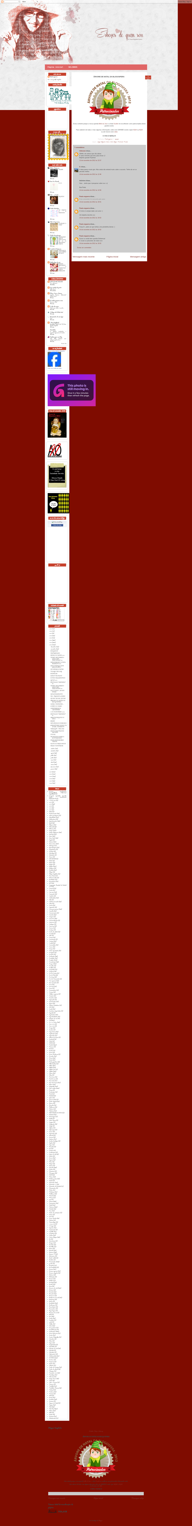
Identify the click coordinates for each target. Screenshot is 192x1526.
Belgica (51, 864)
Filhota (51, 1068)
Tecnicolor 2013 (53, 1373)
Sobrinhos (51, 1352)
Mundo (51, 1196)
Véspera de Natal (53, 1403)
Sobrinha (51, 1350)
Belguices (51, 868)
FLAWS (61, 169)
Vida (50, 1407)
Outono (51, 1235)
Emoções (51, 996)
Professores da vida (54, 1298)
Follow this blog (57, 525)
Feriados (51, 1056)
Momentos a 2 (53, 1184)
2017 (50, 633)
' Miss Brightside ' (55, 323)
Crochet (51, 943)
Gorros (51, 1103)
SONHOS (52, 1358)
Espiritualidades (53, 1017)
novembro (53, 649)
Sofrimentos (52, 1354)
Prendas (126, 142)
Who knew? (53, 289)
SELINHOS (72, 67)
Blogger (101, 1521)
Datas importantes (53, 951)
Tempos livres (52, 1379)
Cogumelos (51, 907)
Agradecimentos (53, 821)
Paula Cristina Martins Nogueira (56, 351)
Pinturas (51, 1275)
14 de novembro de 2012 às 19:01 (90, 202)
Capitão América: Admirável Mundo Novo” (58, 295)
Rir (50, 1316)
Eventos (51, 1030)
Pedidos (51, 1260)
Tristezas (51, 1392)
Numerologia (52, 1222)
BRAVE (52, 721)
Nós (50, 1216)
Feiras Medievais (53, 1054)
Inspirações (52, 1134)
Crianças (51, 941)
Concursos (51, 922)
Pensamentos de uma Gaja (56, 317)
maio (52, 760)
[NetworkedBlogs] (57, 522)
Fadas (50, 1041)
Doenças (51, 992)
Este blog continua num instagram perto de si (58, 339)
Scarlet (116, 124)
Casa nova (51, 892)
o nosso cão (52, 1224)
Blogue (51, 872)
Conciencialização (53, 920)
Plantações (52, 1277)
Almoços (51, 829)
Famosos (51, 1047)
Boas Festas (52, 876)
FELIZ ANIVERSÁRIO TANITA (57, 740)
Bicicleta (51, 870)
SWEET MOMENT (56, 676)
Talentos (51, 1365)
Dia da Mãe (52, 975)
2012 (50, 645)
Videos (51, 1411)
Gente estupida (53, 1101)
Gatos (50, 1098)
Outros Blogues (113, 142)
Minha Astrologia (54, 208)
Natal (50, 1205)
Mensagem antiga (138, 257)
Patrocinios (120, 142)
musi (50, 1200)
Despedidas (52, 969)
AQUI (135, 130)
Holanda (51, 1115)
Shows (50, 1341)
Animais (51, 842)
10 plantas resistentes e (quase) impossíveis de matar (58, 332)
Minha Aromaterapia (55, 235)
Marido (51, 1167)
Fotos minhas (52, 1088)
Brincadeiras (52, 881)
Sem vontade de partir (56, 288)
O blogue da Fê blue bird (56, 312)
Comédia (51, 911)
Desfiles (51, 968)
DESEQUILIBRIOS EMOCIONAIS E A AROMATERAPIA (62, 240)
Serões (51, 1335)
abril (52, 762)
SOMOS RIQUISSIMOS (57, 678)
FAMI (51, 1043)
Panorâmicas (52, 1241)
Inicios (50, 1132)
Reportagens (52, 1311)
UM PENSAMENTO (56, 694)
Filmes (51, 1073)
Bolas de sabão (53, 878)
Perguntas (51, 1265)
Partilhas (51, 1247)
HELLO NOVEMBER (56, 746)
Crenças (51, 937)
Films (50, 1075)
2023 (50, 631)
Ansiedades (53, 330)
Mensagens (52, 1173)
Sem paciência (52, 1328)
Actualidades (52, 817)
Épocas (51, 1003)
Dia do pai (51, 977)
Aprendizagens (52, 848)
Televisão (51, 1377)
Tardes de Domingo (54, 1367)
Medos (51, 1169)
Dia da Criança (53, 973)
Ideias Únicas (52, 1120)
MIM (51, 1175)
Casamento (52, 894)
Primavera (51, 1296)
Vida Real (51, 1409)
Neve (50, 1211)
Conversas (51, 926)
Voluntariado (52, 1418)
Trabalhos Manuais (54, 1388)
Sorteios (51, 1360)
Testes (50, 1380)
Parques (51, 1243)
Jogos (50, 1145)
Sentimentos (52, 1331)
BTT (50, 883)
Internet (51, 1135)
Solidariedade (52, 1356)
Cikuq (50, 904)
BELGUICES (54, 651)
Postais (51, 1284)
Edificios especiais (53, 994)
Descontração (52, 962)
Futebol (51, 1096)
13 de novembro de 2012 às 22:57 (90, 160)
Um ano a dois (53, 302)
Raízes (51, 1301)
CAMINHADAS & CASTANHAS (55, 709)
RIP (50, 1315)
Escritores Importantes (55, 1011)
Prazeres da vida (53, 1288)
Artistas (51, 851)
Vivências (51, 1416)
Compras (51, 917)
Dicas (50, 985)
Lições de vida (52, 1154)
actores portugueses (54, 815)
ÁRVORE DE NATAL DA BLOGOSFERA (57, 701)
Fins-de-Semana (53, 1083)
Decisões (51, 954)
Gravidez (51, 1105)
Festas (50, 1060)
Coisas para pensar (53, 909)
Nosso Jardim (52, 1218)
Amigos (51, 831)
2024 (50, 629)
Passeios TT (52, 1254)
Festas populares (53, 1062)
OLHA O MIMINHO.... (57, 704)
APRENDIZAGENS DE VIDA (57, 718)
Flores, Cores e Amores (56, 293)
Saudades (51, 1320)
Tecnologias (52, 1375)
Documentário (52, 990)
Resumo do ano (53, 1313)
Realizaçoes (52, 1305)
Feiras (50, 1052)
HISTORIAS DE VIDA (55, 1113)
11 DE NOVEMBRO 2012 (57, 712)
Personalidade (53, 1267)
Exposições (52, 1035)
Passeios (51, 1252)
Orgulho (51, 1232)
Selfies (51, 1324)
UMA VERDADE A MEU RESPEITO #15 (57, 663)
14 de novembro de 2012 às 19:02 (90, 218)
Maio (50, 1162)
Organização (52, 1230)
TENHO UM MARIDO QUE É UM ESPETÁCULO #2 (57, 659)
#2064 (60, 183)
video (116, 132)
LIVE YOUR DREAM (56, 282)
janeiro (53, 769)
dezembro (53, 647)
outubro (53, 749)
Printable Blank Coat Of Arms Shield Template (58, 324)
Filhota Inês (52, 1069)
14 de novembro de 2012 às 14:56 (90, 190)
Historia (51, 1109)
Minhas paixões (53, 1179)
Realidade (51, 1303)
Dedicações (52, 956)
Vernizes (51, 1401)
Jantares (51, 1139)
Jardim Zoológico (53, 1141)
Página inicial (55, 67)
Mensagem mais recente (84, 257)
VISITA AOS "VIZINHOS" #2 (58, 683)
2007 (50, 781)
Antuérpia (51, 846)
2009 (50, 776)
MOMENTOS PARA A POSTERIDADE (57, 737)
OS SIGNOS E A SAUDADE (62, 211)
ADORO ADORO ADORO (58, 698)
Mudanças (51, 1192)
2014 (50, 640)
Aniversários (52, 844)
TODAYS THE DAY (56, 672)
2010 (50, 774)
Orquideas (51, 1233)
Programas (51, 1299)
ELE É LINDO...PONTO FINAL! (57, 691)
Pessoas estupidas (53, 1273)
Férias (50, 1058)
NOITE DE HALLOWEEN (58, 744)
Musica (51, 1201)
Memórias (51, 1171)
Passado (51, 1250)
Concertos (51, 919)
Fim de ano (52, 1077)
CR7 (50, 936)
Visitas (50, 1414)
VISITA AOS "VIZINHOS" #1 (58, 714)
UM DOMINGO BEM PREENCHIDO (57, 666)
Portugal (51, 1282)
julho (52, 755)
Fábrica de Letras (53, 1037)
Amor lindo (52, 838)
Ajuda (50, 823)
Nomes (51, 1215)
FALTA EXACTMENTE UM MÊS (57, 731)
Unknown (82, 151)
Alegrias (51, 825)
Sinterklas (51, 1347)
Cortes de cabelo (53, 932)
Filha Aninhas (52, 1064)
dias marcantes (52, 983)
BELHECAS (53, 674)
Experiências (52, 1032)
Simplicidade (52, 1345)
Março (51, 1166)
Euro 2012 (52, 1024)
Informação (52, 1130)
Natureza (51, 1207)
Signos (50, 1343)
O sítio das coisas (54, 306)
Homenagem (52, 1117)
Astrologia (51, 853)
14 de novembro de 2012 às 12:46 (90, 174)
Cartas (51, 890)
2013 (50, 642)
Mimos (107, 142)
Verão (50, 1397)
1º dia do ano (52, 800)
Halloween (52, 1107)
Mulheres (51, 1194)
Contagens (51, 924)
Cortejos (51, 930)
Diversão (51, 986)
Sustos (50, 1364)
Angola (51, 840)
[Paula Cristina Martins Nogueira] (54, 366)
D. (80, 167)
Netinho (51, 1209)
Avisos (50, 857)
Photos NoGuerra (54, 168)
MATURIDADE (55, 653)
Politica (51, 1281)
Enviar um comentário (84, 247)
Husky (50, 1118)
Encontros (51, 998)
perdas (50, 1264)
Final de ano (52, 1079)
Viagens (51, 1405)
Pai (50, 1239)
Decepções (51, 953)
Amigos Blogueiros (101, 142)
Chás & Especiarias (55, 222)
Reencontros (52, 1309)
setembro (53, 751)
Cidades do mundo (53, 902)
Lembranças (52, 1152)
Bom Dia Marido (54, 181)
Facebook (51, 1039)
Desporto (51, 971)
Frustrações (52, 1092)
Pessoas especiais (53, 1271)
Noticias (51, 1220)
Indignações (52, 1124)
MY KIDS (61, 196)
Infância (51, 1128)
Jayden (51, 1143)
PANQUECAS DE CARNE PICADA (62, 252)
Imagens (51, 1122)
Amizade (51, 834)
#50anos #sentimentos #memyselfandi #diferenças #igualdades (58, 792)
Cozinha (51, 934)
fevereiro (53, 767)
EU (50, 1020)
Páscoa (50, 1249)
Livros (50, 1158)
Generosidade (52, 1100)
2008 (50, 779)
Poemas (51, 1279)
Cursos (51, 947)
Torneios (51, 1384)
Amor (50, 836)
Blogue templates (53, 874)
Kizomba (51, 1147)
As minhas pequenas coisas (56, 301)
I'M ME (52, 734)
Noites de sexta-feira (54, 1213)
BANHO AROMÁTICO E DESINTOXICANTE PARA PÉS (62, 267)
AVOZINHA (52, 859)
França (51, 1090)
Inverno (51, 1137)
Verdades (51, 1399)
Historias (51, 1111)
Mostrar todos (64, 343)
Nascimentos (52, 1203)
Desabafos (51, 958)
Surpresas (51, 1362)
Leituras (51, 1150)
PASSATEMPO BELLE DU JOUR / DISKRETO (58, 726)
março (52, 764)
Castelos (51, 896)
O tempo (51, 1226)
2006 (50, 783)
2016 (50, 636)
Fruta (50, 1094)
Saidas (50, 1318)
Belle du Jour (103, 124)
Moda (50, 1181)
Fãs (50, 1049)
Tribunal (51, 1390)
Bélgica (51, 866)
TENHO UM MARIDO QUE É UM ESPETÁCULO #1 (57, 687)
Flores (50, 1085)
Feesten (51, 1051)
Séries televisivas (53, 1333)
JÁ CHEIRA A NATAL (57, 669)
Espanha (51, 1013)
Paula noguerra (84, 196)
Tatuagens (51, 1371)
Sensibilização (52, 1330)
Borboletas (52, 880)
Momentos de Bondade (55, 1186)
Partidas (51, 1245)
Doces (50, 988)
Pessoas (51, 1269)
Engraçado (51, 1000)
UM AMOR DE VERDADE (58, 723)
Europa (51, 1028)
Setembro (51, 1339)
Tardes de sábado (53, 1369)
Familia (51, 1045)
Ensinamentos (52, 1002)
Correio (51, 928)
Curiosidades (52, 945)
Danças (51, 949)
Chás (50, 900)
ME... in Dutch (54, 195)
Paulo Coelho (52, 1258)
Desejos (51, 964)
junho (52, 758)
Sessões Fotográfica (54, 1337)
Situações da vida (53, 1348)
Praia (50, 1286)
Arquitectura (52, 849)
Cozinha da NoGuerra (55, 249)
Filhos (50, 1066)
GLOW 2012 (53, 680)
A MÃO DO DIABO (56, 706)
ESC (50, 1007)
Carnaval (51, 888)
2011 (50, 772)
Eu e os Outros (53, 1022)
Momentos (52, 1183)
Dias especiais (52, 981)
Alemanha (51, 827)
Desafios (51, 960)
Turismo (51, 1394)
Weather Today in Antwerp (96, 1431)
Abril (50, 812)
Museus (51, 1198)
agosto (52, 753)
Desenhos (51, 966)
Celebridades (52, 898)
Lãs (50, 1149)
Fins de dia (52, 1081)
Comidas (51, 915)
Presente (51, 1294)
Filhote (51, 1071)
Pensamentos (52, 1262)
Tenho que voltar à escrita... (57, 308)
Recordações (52, 1307)
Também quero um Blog (56, 337)
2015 (50, 638)
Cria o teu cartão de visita (54, 368)
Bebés (50, 861)
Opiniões (51, 1228)
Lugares (51, 1160)
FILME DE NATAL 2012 (57, 655)
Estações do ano (53, 1019)
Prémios (51, 1290)
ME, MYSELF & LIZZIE (57, 696)
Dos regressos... (54, 283)
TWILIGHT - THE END (57, 729)
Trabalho (51, 1386)
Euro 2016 (52, 1026)
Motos (51, 1190)
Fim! (51, 318)
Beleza (51, 863)
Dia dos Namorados (54, 979)
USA (50, 1396)
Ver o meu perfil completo (54, 80)
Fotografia (51, 1086)
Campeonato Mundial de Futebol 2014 (58, 886)
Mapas (51, 1164)
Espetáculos (52, 1015)
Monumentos (52, 1188)
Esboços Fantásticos (54, 1005)
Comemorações (52, 913)
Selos (50, 1326)
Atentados (51, 855)
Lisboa (50, 1156)
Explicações (52, 1034)
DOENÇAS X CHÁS (62, 224)
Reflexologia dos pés (55, 262)
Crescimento (52, 939)
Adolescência (52, 819)
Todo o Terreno (53, 1382)
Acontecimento (52, 814)
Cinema (51, 905)
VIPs (50, 1413)
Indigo (50, 1126)
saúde (50, 1322)
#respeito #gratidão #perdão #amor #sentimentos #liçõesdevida (58, 797)
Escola (50, 1009)
